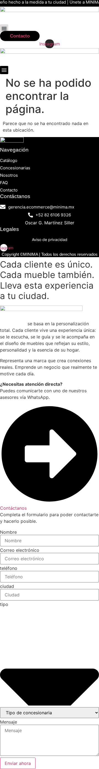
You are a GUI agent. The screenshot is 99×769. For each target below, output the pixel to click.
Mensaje (8, 722)
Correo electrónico (19, 550)
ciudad (7, 586)
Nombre (8, 532)
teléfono (8, 568)
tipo (4, 604)
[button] (4, 28)
